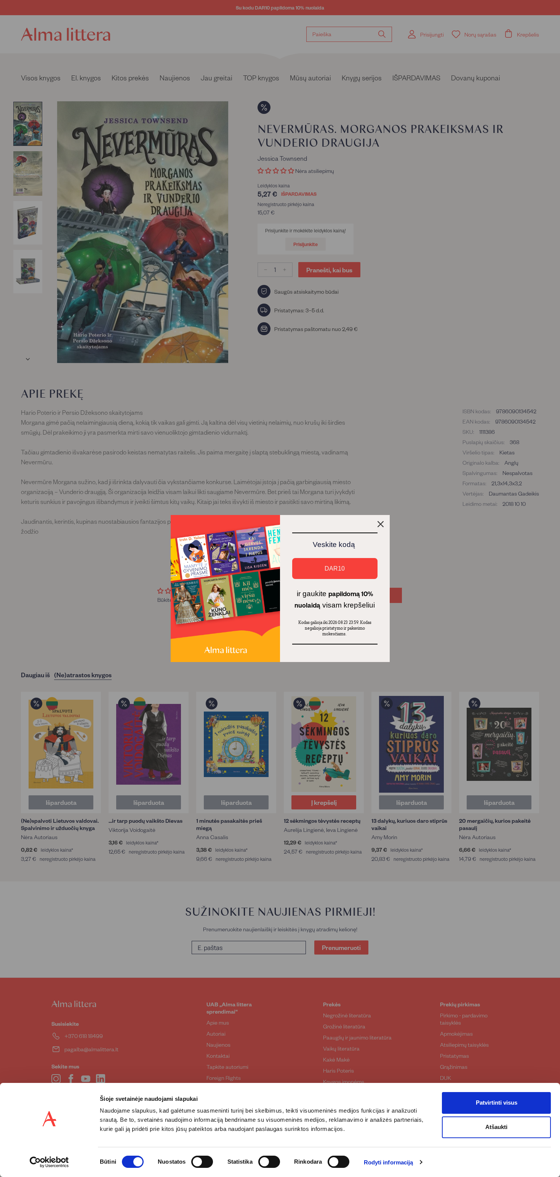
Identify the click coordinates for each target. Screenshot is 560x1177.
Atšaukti (496, 1127)
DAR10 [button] (335, 568)
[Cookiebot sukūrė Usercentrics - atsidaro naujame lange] (49, 1162)
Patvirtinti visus (496, 1102)
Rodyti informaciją (388, 1162)
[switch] (202, 1162)
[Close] (380, 524)
